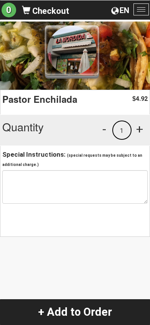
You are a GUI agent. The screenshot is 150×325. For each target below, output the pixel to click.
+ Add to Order (75, 311)
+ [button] (139, 129)
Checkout (49, 11)
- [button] (104, 129)
